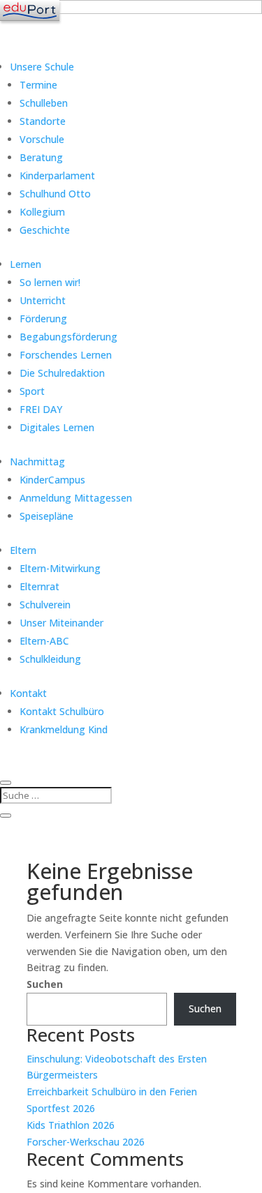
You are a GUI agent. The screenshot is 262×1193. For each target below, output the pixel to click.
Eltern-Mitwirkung (60, 568)
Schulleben (44, 103)
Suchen (45, 984)
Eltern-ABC (44, 640)
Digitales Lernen (57, 427)
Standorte (43, 121)
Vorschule (42, 139)
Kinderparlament (57, 175)
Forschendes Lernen (66, 354)
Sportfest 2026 (61, 1108)
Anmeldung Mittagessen (76, 497)
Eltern (23, 550)
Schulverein (45, 604)
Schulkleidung (50, 659)
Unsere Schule (42, 66)
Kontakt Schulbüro (62, 711)
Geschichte (45, 230)
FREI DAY (41, 409)
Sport (32, 391)
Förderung (43, 318)
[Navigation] (29, 10)
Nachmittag (37, 461)
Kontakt (28, 693)
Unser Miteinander (61, 622)
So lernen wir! (50, 282)
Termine (38, 84)
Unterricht (43, 300)
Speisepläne (46, 516)
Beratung (41, 157)
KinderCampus (52, 479)
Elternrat (39, 586)
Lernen (25, 264)
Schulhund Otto (55, 193)
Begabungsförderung (68, 336)
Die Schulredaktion (62, 373)
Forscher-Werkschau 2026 (86, 1141)
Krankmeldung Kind (64, 729)
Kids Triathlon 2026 (71, 1125)
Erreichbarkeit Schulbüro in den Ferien (112, 1091)
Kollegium (42, 211)
